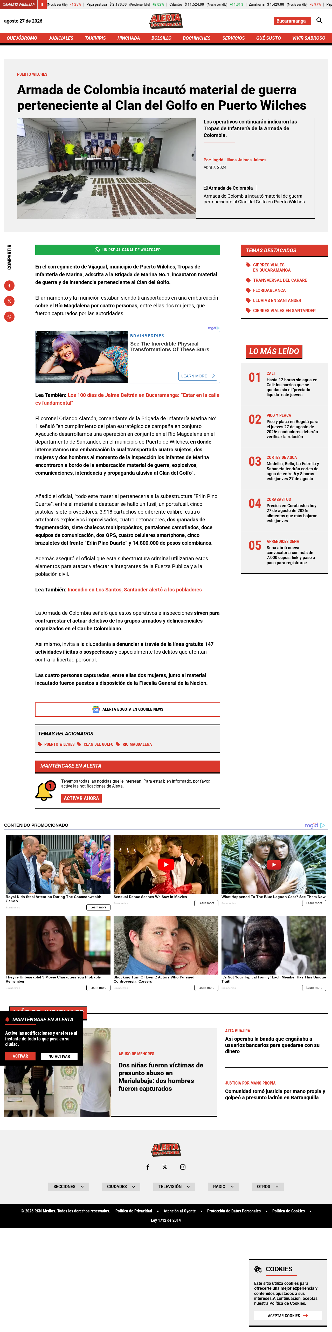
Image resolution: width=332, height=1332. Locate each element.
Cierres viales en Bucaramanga (272, 267)
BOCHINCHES (197, 38)
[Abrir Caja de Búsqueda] (319, 21)
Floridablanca (269, 290)
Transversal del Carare (280, 280)
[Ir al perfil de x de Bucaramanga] (164, 1167)
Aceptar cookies (284, 1315)
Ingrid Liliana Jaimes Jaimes (239, 159)
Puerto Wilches (59, 744)
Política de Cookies (287, 1303)
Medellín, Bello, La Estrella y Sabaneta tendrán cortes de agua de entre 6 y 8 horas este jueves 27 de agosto (293, 471)
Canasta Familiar (19, 5)
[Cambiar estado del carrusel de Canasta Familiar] (42, 4)
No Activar (59, 1056)
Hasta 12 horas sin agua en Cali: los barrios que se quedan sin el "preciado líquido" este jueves (292, 387)
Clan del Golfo (99, 744)
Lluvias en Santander (277, 300)
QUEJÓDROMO (22, 38)
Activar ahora (81, 798)
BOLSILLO (161, 38)
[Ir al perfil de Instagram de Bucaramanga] (182, 1167)
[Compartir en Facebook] (9, 285)
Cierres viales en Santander (284, 310)
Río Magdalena (137, 744)
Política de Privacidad (133, 1211)
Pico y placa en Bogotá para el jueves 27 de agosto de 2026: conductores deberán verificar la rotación (293, 429)
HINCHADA (128, 38)
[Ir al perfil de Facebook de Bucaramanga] (148, 1167)
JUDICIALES (61, 38)
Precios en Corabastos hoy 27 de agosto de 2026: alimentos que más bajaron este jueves (292, 513)
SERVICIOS (233, 38)
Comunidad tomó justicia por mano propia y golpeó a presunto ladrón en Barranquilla (275, 1094)
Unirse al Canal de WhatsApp (131, 249)
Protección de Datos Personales (234, 1211)
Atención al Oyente (180, 1211)
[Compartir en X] (9, 301)
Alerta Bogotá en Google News (132, 709)
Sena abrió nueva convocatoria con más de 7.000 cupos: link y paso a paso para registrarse (291, 555)
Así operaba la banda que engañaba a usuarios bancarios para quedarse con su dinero (272, 1045)
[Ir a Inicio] (166, 21)
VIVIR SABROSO (308, 38)
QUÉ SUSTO (268, 38)
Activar (20, 1056)
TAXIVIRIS (95, 38)
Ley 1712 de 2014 (166, 1220)
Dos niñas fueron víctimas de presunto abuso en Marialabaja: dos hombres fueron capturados (161, 1076)
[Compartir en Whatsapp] (9, 317)
